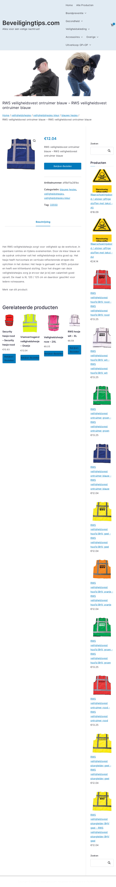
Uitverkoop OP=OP (77, 44)
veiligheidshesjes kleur (46, 115)
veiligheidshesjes (21, 115)
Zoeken (94, 143)
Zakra (80, 881)
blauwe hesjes (69, 115)
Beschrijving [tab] (43, 221)
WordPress (92, 881)
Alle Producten (84, 5)
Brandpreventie (74, 13)
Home (69, 5)
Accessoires (73, 36)
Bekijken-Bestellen (63, 166)
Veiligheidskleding (76, 28)
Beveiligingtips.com (31, 23)
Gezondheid (73, 21)
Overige (90, 36)
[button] (84, 13)
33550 (54, 204)
